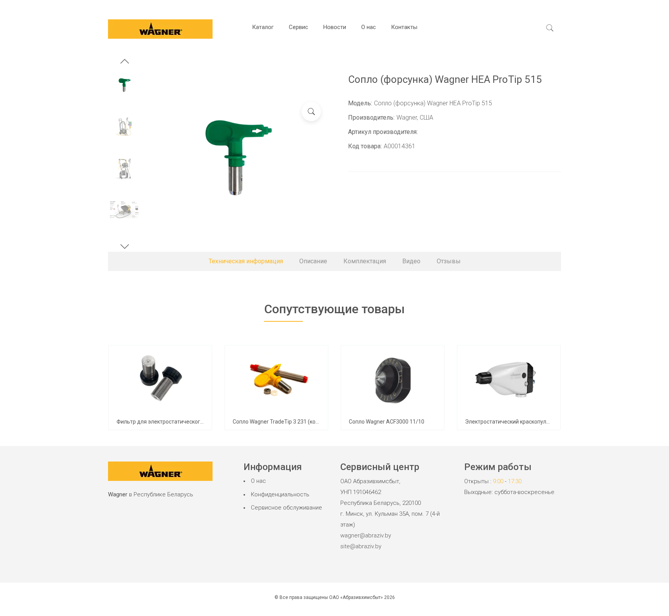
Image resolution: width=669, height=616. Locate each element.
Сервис (298, 27)
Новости (334, 27)
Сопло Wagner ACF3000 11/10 (386, 422)
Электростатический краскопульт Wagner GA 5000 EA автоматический (555, 422)
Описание (313, 261)
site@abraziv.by (360, 546)
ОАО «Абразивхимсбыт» (356, 597)
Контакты (404, 27)
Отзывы (449, 261)
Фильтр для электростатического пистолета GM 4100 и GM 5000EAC (204, 422)
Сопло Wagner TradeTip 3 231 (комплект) (284, 422)
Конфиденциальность (280, 494)
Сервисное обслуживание (286, 507)
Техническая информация (246, 261)
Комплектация (364, 261)
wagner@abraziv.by (365, 535)
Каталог (263, 27)
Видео (411, 261)
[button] (124, 62)
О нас (368, 27)
